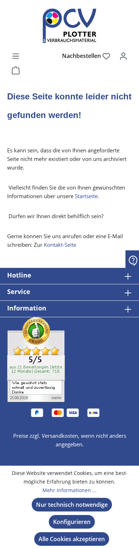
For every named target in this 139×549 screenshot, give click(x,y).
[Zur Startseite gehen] (69, 26)
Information (26, 308)
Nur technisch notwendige (72, 505)
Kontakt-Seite (60, 244)
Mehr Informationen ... (69, 490)
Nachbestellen (82, 56)
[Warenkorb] (15, 70)
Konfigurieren (72, 522)
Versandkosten (60, 435)
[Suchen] (48, 56)
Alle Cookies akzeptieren (71, 539)
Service (18, 291)
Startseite (86, 196)
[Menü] (15, 56)
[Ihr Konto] (123, 56)
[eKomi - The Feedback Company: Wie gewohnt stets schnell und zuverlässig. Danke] (36, 359)
